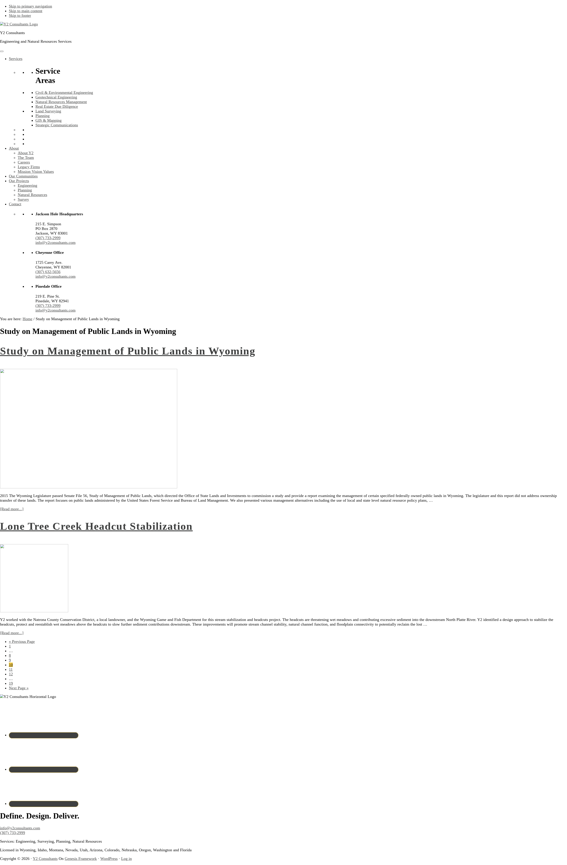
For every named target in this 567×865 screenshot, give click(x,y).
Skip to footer (20, 15)
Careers (24, 162)
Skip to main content (25, 11)
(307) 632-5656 (47, 272)
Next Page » (19, 688)
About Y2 (25, 153)
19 (11, 683)
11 (11, 669)
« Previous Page (22, 641)
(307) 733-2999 (47, 238)
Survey (23, 199)
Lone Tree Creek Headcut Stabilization (96, 526)
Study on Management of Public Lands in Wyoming (127, 351)
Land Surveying (48, 111)
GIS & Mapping (48, 120)
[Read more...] (11, 509)
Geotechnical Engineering (56, 97)
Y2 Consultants (45, 858)
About (14, 148)
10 (11, 665)
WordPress (109, 858)
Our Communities (23, 176)
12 (11, 674)
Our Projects (19, 181)
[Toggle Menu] (2, 51)
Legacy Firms (29, 167)
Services (15, 58)
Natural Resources (32, 195)
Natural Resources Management (61, 102)
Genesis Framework (81, 858)
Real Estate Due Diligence (56, 106)
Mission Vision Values (36, 171)
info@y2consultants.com (55, 242)
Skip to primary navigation (30, 6)
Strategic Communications (56, 125)
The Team (26, 157)
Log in (126, 858)
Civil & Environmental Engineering (64, 92)
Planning (42, 116)
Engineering (27, 185)
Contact (15, 204)
